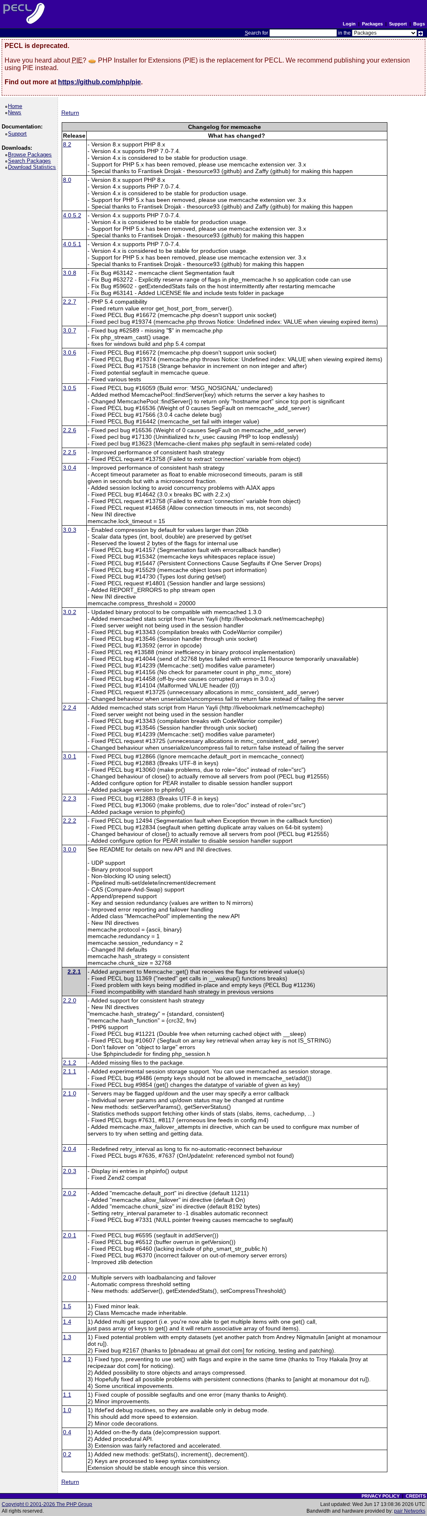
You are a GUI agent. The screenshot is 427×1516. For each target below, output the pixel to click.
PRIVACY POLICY (380, 1495)
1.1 (67, 1394)
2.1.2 (69, 1062)
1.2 (67, 1359)
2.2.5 (69, 452)
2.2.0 (69, 1000)
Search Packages (30, 161)
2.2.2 (69, 820)
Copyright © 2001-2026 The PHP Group (47, 1504)
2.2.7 (69, 301)
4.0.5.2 (72, 215)
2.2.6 (69, 430)
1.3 (67, 1337)
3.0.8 (69, 272)
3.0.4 (69, 467)
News (16, 112)
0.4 (67, 1432)
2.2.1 (74, 971)
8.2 (67, 144)
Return (70, 112)
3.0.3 (69, 529)
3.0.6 (69, 352)
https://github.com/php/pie (99, 82)
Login (349, 23)
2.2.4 (69, 707)
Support (398, 23)
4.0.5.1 (72, 244)
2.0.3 (69, 1171)
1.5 (67, 1306)
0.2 (67, 1454)
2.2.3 (69, 798)
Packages (372, 23)
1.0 (67, 1410)
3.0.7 (69, 330)
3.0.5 (69, 388)
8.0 (67, 179)
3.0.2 (69, 612)
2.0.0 (69, 1277)
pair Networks (409, 1511)
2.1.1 (69, 1071)
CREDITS (416, 1495)
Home (16, 106)
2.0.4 (69, 1149)
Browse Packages (31, 154)
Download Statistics (33, 167)
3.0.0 (69, 849)
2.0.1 (69, 1235)
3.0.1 (69, 756)
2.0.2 (69, 1193)
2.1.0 (69, 1093)
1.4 (67, 1321)
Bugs (419, 23)
